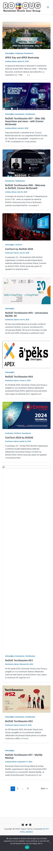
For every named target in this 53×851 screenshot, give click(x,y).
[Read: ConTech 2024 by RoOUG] (26, 415)
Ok (27, 847)
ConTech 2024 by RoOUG (19, 437)
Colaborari (19, 53)
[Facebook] (23, 825)
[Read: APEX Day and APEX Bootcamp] (26, 35)
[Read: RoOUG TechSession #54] (26, 354)
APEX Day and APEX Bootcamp (22, 57)
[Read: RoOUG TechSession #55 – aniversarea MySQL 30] (26, 290)
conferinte (9, 433)
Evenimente (28, 53)
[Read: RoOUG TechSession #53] (26, 558)
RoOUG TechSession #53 (19, 660)
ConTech (18, 245)
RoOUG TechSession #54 (19, 376)
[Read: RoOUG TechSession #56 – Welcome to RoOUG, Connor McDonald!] (26, 163)
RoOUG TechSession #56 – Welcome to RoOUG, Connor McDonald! (25, 187)
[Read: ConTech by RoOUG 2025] (26, 227)
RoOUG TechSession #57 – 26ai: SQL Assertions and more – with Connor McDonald (25, 121)
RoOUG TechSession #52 (19, 721)
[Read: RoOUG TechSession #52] (26, 699)
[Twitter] (26, 825)
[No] (50, 843)
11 (28, 788)
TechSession (30, 114)
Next (44, 788)
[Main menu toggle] (48, 7)
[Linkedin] (30, 825)
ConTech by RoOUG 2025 (19, 249)
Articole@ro (9, 53)
